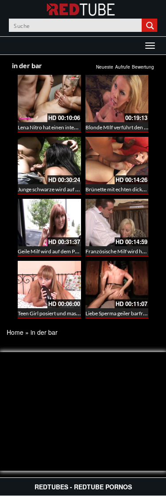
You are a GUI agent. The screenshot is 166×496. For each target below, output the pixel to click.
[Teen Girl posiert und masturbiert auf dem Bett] (49, 284)
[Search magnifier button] (150, 25)
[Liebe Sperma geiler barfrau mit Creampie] (117, 284)
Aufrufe (122, 67)
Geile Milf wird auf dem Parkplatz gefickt (64, 251)
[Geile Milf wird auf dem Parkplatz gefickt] (49, 222)
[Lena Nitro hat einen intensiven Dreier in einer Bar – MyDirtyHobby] (49, 98)
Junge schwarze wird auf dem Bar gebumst (67, 189)
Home (15, 332)
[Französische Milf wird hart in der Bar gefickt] (117, 222)
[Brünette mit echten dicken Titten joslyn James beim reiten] (117, 160)
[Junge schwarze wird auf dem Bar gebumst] (49, 160)
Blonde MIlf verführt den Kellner (123, 127)
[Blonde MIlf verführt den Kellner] (117, 98)
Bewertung (143, 67)
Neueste (104, 67)
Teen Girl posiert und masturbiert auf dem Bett (71, 313)
